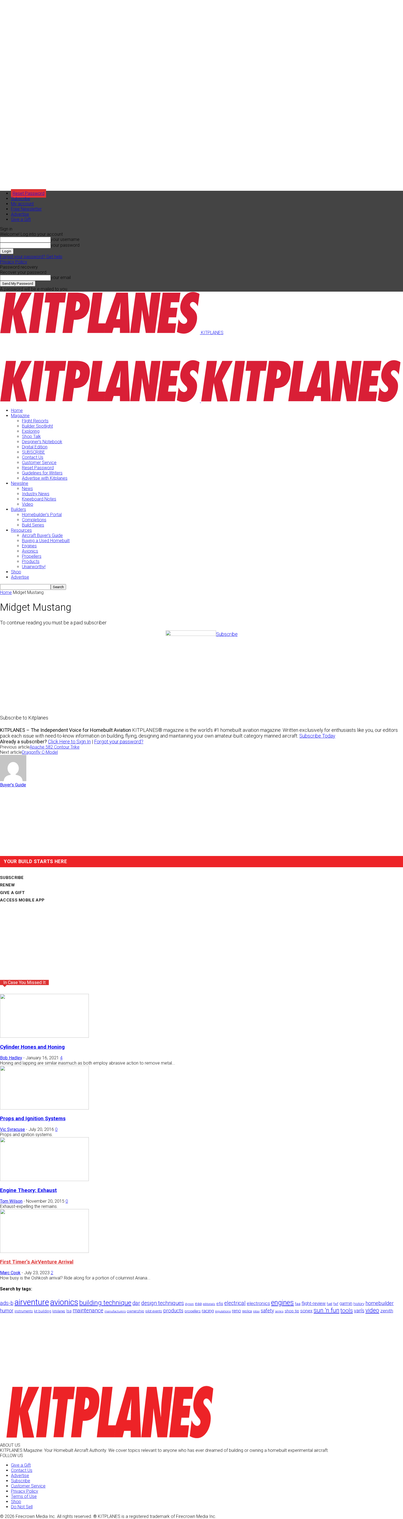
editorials (209, 1304)
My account (22, 203)
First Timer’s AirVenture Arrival (36, 1262)
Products (30, 561)
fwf (335, 1304)
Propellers (31, 556)
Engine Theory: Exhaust (28, 1190)
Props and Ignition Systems (33, 1119)
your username (65, 239)
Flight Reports (35, 420)
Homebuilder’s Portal (42, 514)
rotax (256, 1311)
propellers (193, 1311)
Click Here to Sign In (69, 741)
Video (27, 504)
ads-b (6, 1303)
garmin (345, 1303)
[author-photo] (13, 779)
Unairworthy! (34, 566)
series (279, 1311)
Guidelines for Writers (42, 473)
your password (65, 245)
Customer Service (39, 462)
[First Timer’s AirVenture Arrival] (44, 1251)
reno (236, 1310)
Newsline (19, 483)
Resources (21, 530)
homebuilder (379, 1303)
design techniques (162, 1303)
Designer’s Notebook (42, 441)
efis (219, 1303)
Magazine (20, 415)
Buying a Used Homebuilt (46, 540)
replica (247, 1311)
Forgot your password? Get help (31, 256)
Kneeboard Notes (39, 499)
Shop (16, 571)
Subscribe (20, 198)
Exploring (30, 431)
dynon (189, 1304)
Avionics (30, 551)
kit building (42, 1311)
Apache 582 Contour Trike (55, 747)
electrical (235, 1303)
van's (359, 1310)
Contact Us (32, 457)
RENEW (7, 885)
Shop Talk (31, 436)
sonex (306, 1310)
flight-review (314, 1303)
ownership (135, 1311)
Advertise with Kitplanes (44, 478)
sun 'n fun (326, 1310)
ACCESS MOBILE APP (22, 900)
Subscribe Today (317, 736)
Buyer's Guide (13, 784)
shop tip (292, 1310)
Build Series (33, 525)
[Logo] (100, 400)
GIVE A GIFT (12, 892)
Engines (29, 545)
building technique (105, 1303)
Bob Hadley (11, 1057)
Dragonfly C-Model (40, 752)
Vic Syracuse (12, 1129)
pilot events (153, 1311)
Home (17, 410)
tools (346, 1310)
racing (208, 1310)
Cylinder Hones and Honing (32, 1047)
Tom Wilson (11, 1201)
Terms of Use (24, 1496)
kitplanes (58, 1311)
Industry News (35, 493)
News (27, 488)
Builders (18, 509)
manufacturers (115, 1311)
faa (297, 1304)
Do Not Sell (22, 1506)
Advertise (20, 214)
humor (6, 1310)
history (358, 1303)
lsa (69, 1311)
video (372, 1310)
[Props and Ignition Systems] (44, 1108)
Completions (34, 519)
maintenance (88, 1310)
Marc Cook (10, 1272)
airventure (32, 1302)
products (173, 1311)
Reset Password (38, 467)
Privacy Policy (13, 261)
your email (61, 277)
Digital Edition (34, 447)
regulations (223, 1311)
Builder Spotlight (37, 426)
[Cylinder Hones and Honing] (44, 1036)
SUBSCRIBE (33, 452)
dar (136, 1303)
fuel (329, 1304)
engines (282, 1303)
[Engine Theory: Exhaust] (44, 1179)
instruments (24, 1311)
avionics (64, 1302)
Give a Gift (21, 219)
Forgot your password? (118, 741)
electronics (258, 1303)
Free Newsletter (26, 209)
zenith (386, 1310)
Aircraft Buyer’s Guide (42, 535)
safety (267, 1310)
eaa (198, 1303)
